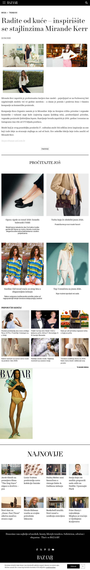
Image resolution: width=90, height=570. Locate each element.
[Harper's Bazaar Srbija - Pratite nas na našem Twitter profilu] (41, 550)
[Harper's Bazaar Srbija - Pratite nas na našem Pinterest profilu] (45, 550)
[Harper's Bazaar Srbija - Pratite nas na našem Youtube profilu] (53, 550)
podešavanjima (50, 567)
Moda (3, 13)
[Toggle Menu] (4, 2)
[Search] (86, 3)
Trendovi (13, 13)
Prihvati (73, 566)
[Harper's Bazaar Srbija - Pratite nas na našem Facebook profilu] (37, 550)
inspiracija (45, 149)
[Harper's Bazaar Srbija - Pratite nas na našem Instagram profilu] (49, 550)
